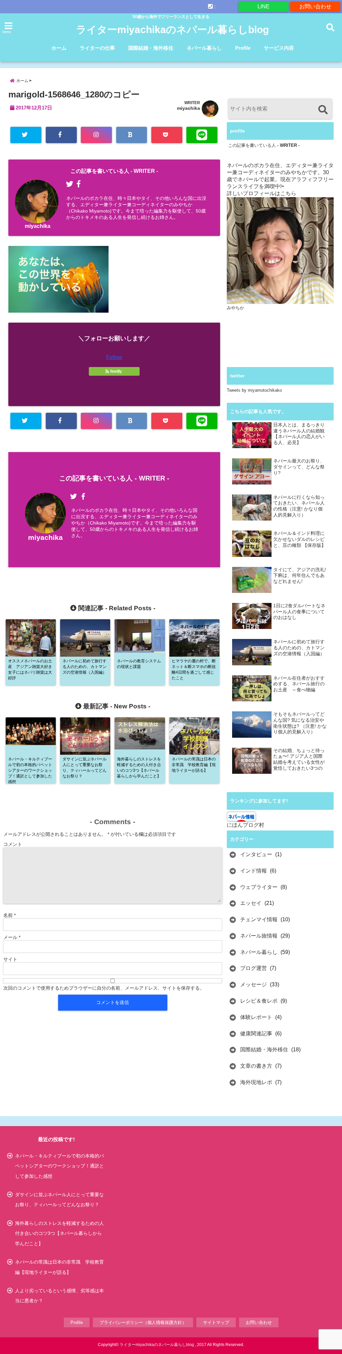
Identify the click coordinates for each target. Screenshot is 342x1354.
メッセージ (253, 984)
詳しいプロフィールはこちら (261, 193)
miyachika (188, 108)
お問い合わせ (315, 6)
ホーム (58, 48)
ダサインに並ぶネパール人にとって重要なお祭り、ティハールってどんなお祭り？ (59, 1199)
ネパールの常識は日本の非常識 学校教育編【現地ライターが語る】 (59, 1267)
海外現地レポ (256, 1082)
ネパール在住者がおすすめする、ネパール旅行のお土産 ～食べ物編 (299, 684)
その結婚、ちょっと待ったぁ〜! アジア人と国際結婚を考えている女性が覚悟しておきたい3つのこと (299, 759)
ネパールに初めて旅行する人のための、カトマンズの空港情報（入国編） (299, 647)
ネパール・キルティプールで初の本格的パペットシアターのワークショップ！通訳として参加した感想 (59, 1166)
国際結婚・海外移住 (150, 48)
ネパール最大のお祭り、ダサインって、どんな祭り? (299, 466)
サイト (10, 959)
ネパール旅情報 (259, 936)
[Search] (322, 109)
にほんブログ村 (245, 825)
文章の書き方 (256, 1066)
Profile (242, 48)
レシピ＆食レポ (259, 1001)
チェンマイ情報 (259, 919)
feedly (116, 371)
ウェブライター (259, 887)
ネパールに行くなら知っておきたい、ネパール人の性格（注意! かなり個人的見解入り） (299, 506)
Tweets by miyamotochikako (254, 390)
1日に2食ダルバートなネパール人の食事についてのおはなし (299, 611)
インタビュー (256, 854)
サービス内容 (279, 48)
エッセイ (251, 903)
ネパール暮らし (204, 48)
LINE (264, 6)
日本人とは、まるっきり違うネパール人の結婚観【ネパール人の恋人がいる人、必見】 (299, 433)
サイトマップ (216, 1322)
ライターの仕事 (97, 48)
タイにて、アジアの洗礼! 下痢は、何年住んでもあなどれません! (299, 575)
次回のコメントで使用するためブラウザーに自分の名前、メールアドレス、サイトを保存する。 (103, 988)
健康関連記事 (256, 1033)
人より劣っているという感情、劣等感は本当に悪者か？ (59, 1295)
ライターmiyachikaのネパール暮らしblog (172, 29)
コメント (12, 844)
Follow (114, 357)
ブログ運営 (253, 968)
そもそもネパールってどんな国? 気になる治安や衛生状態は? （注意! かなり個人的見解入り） (300, 723)
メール (11, 937)
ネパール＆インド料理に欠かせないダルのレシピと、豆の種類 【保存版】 (299, 539)
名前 (9, 915)
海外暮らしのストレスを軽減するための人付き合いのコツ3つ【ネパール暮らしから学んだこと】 (59, 1233)
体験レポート (256, 1017)
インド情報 (253, 871)
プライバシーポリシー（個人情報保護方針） (143, 1322)
